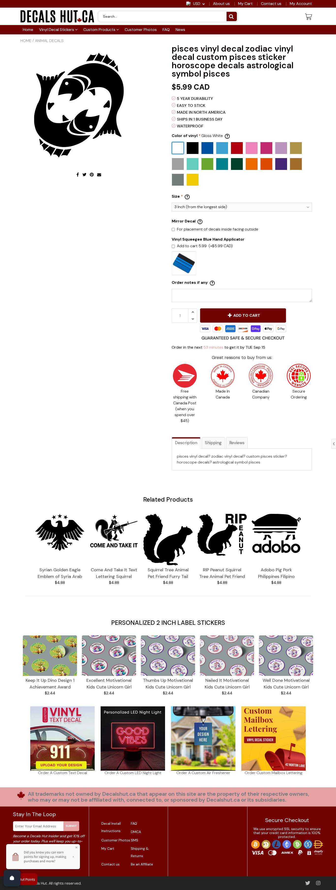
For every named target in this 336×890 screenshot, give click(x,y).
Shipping (213, 442)
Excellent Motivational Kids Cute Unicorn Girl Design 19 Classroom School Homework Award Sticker (109, 683)
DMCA (136, 832)
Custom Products (99, 29)
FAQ (166, 29)
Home (28, 29)
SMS (134, 840)
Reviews (236, 442)
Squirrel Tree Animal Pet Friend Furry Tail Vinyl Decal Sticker (168, 573)
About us (221, 4)
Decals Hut (37, 883)
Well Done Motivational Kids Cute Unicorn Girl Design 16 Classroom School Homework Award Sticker (286, 683)
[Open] (12, 878)
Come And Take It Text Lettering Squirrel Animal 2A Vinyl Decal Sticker (114, 573)
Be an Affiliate (142, 864)
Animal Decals (49, 40)
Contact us (271, 4)
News (180, 29)
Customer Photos (141, 29)
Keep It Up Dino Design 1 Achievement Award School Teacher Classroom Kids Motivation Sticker (50, 683)
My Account (301, 4)
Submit (71, 826)
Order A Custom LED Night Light (133, 772)
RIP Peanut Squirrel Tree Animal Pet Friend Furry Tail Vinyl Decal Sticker (222, 573)
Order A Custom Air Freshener (203, 772)
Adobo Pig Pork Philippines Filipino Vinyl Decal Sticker (276, 573)
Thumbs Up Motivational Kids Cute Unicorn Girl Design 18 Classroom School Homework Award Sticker (168, 683)
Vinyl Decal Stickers (57, 29)
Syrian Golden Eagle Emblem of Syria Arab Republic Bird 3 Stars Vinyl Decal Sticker (60, 573)
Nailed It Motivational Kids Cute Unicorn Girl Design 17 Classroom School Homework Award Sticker (227, 683)
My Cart (245, 4)
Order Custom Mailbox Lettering (273, 772)
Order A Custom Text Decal (62, 772)
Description (186, 442)
